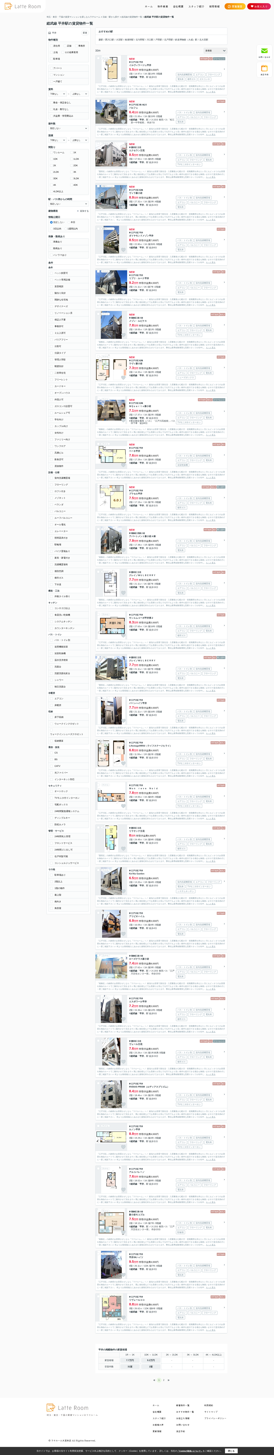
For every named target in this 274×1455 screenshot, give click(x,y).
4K (54, 185)
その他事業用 (71, 52)
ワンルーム (58, 152)
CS (56, 752)
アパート (57, 68)
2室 (151, 1366)
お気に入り (261, 6)
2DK (75, 165)
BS (56, 759)
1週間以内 (73, 228)
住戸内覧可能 (61, 856)
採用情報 (214, 6)
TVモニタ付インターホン (67, 798)
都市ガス (59, 577)
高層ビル (59, 452)
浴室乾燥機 (60, 653)
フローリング (61, 484)
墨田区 (134, 147)
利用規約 (208, 1405)
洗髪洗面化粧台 (62, 673)
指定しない (58, 222)
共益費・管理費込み (63, 116)
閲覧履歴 (237, 6)
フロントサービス (63, 843)
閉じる (231, 1451)
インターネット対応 (65, 779)
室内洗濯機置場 (62, 478)
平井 (141, 62)
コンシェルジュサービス (67, 863)
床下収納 (59, 717)
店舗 (69, 46)
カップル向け (61, 426)
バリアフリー (61, 339)
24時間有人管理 (62, 836)
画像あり (57, 241)
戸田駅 (158, 39)
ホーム (149, 6)
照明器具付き (61, 538)
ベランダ (59, 504)
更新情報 (157, 1431)
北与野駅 (140, 39)
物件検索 (162, 6)
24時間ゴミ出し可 (64, 849)
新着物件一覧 (182, 1405)
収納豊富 (59, 741)
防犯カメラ (60, 824)
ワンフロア (60, 446)
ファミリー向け (62, 439)
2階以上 (58, 881)
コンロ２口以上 (62, 608)
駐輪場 (58, 544)
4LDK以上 (58, 191)
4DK (75, 185)
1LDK (76, 159)
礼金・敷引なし (61, 109)
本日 (73, 222)
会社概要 (178, 6)
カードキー (60, 386)
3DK (55, 178)
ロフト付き (60, 491)
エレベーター (61, 531)
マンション (58, 75)
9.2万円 (151, 1360)
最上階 (58, 895)
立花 (139, 147)
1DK (55, 159)
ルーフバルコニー (63, 518)
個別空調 (59, 571)
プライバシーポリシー (215, 1418)
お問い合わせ (264, 57)
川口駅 (150, 39)
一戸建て (57, 81)
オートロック (61, 791)
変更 (85, 33)
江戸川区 (135, 62)
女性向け (59, 432)
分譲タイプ (60, 353)
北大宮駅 (203, 39)
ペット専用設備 (62, 279)
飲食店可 (59, 459)
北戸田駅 (168, 39)
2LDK (56, 172)
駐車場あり (60, 875)
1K (74, 152)
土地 (55, 52)
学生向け (59, 419)
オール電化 (60, 524)
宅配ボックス (61, 804)
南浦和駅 (129, 39)
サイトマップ (211, 1411)
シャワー (59, 680)
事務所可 (59, 326)
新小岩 (140, 318)
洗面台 (58, 666)
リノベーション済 (63, 313)
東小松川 (143, 105)
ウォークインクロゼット (67, 723)
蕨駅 (101, 39)
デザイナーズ (61, 306)
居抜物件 (59, 466)
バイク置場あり (62, 551)
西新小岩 (141, 533)
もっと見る (210, 92)
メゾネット (60, 498)
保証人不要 (60, 319)
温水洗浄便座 (61, 660)
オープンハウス (62, 393)
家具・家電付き (62, 558)
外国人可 (59, 399)
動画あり (57, 248)
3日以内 (57, 228)
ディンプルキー (62, 818)
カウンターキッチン (65, 628)
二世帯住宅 (60, 373)
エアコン (59, 698)
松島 (141, 190)
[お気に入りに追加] (123, 79)
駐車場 (56, 59)
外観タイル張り (62, 596)
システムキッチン (63, 621)
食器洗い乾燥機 (62, 615)
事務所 (81, 46)
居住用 (56, 46)
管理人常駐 (60, 359)
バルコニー (60, 511)
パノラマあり (60, 255)
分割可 (58, 346)
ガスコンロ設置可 (63, 406)
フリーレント (61, 379)
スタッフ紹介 (196, 6)
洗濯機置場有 (61, 564)
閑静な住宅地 (61, 299)
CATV (57, 766)
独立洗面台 (60, 686)
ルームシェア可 (62, 413)
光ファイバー (61, 772)
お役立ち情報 (182, 1418)
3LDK (76, 178)
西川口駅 (109, 39)
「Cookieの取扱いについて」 (190, 1451)
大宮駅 (119, 39)
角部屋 (58, 908)
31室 (130, 1366)
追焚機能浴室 (61, 646)
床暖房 (58, 705)
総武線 (134, 77)
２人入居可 (60, 333)
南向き (58, 901)
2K (54, 165)
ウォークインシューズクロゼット (66, 734)
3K (74, 172)
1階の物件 (60, 888)
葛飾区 (134, 318)
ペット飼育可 (61, 273)
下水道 (58, 584)
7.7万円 (130, 1360)
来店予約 (264, 74)
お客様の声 (158, 1424)
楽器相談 (59, 286)
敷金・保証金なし (62, 102)
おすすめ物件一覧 (185, 1411)
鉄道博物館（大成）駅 (186, 39)
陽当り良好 (60, 293)
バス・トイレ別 (62, 640)
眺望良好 (59, 366)
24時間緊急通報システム (67, 811)
